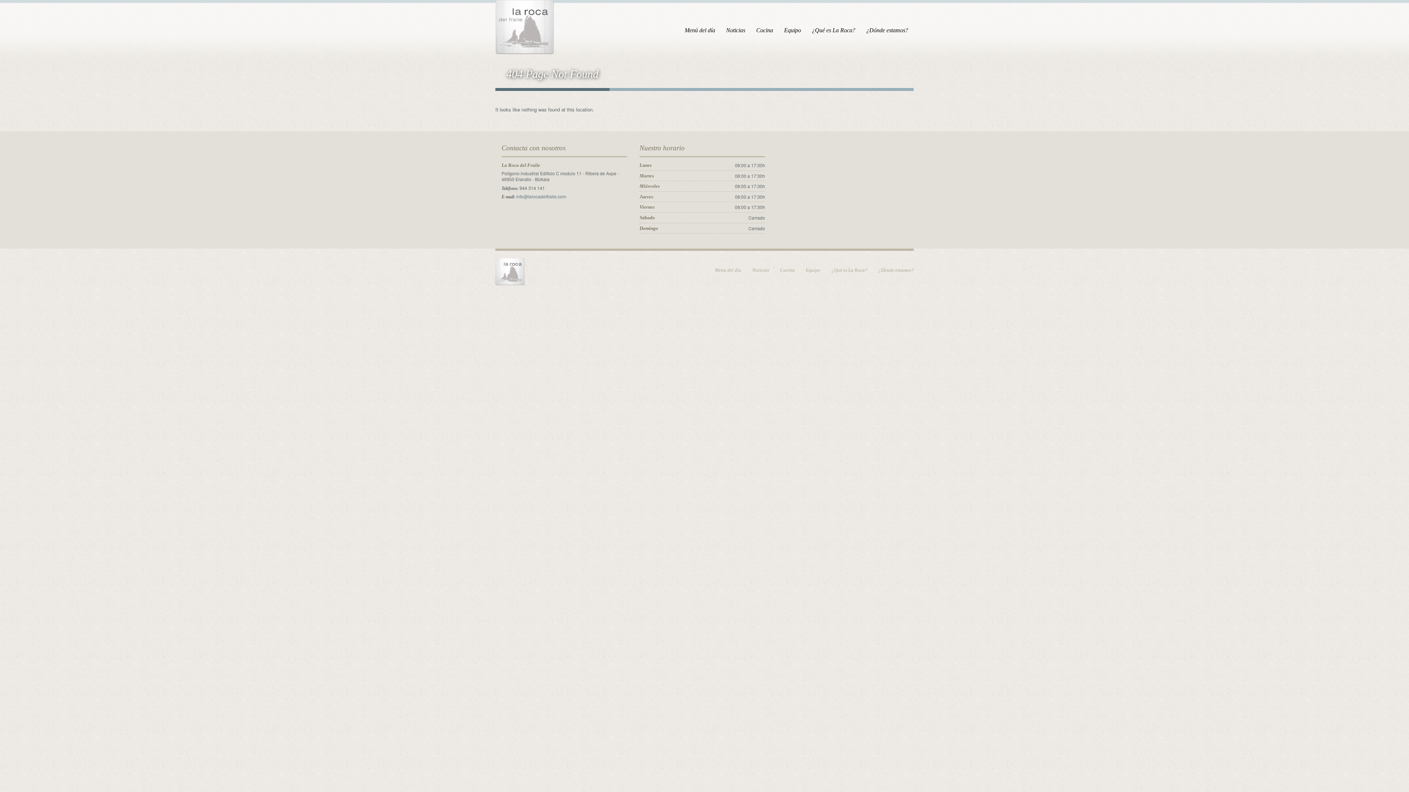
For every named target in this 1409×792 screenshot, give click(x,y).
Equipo (792, 30)
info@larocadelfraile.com (541, 196)
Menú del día (700, 30)
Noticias (735, 30)
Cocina (764, 30)
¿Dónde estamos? (887, 30)
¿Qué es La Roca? (833, 30)
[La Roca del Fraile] (524, 26)
